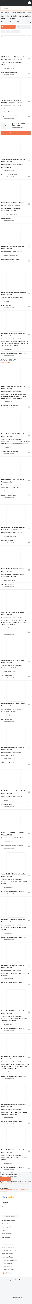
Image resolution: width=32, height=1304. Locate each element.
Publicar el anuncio (16, 133)
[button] (29, 3)
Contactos (5, 1212)
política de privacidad (6, 1183)
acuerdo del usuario (23, 1183)
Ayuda (3, 1209)
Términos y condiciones (8, 1241)
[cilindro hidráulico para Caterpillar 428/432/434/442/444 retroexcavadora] (16, 374)
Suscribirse (5, 1179)
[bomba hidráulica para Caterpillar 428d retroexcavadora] (16, 779)
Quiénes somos (6, 1206)
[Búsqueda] (29, 8)
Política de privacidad (8, 1244)
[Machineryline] (2, 12)
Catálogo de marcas (7, 1253)
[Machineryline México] (12, 3)
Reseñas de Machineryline (9, 1250)
